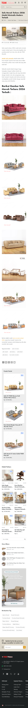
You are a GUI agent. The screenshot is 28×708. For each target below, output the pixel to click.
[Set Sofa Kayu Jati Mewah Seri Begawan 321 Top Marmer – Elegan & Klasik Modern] (20, 520)
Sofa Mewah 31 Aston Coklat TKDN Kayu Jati (14, 454)
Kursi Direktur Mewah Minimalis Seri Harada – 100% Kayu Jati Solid (19, 486)
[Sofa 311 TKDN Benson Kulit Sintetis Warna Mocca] (14, 384)
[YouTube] (18, 673)
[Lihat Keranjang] (25, 2)
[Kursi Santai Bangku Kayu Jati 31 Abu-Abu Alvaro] (14, 413)
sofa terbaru (12, 352)
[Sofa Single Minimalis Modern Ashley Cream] (7, 475)
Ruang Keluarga (14, 621)
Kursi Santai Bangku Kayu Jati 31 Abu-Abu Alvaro (13, 425)
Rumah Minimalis (15, 615)
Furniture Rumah (6, 618)
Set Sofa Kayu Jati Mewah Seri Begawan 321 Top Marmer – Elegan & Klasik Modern (20, 530)
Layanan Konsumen (19, 681)
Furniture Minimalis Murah (8, 630)
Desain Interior (6, 621)
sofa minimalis (15, 349)
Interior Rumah (6, 615)
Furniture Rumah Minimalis (18, 618)
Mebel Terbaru (16, 624)
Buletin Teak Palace (12, 20)
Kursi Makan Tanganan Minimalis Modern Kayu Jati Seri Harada (20, 508)
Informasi (4, 681)
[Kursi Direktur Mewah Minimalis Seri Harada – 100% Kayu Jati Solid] (20, 475)
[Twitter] (10, 673)
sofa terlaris (5, 355)
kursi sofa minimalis (14, 355)
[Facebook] (3, 673)
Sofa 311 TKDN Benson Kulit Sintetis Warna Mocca (12, 396)
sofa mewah (5, 352)
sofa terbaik (19, 352)
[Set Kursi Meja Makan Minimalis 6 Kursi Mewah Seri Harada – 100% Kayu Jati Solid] (7, 497)
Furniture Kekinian (7, 624)
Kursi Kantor (19, 630)
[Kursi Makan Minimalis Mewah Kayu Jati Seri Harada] (7, 520)
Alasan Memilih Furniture (8, 627)
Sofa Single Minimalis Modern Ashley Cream (7, 486)
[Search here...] (24, 7)
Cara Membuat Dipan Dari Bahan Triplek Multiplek (16, 563)
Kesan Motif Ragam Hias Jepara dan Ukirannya (16, 558)
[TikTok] (14, 673)
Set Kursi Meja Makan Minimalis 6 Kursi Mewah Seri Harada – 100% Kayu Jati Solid (7, 508)
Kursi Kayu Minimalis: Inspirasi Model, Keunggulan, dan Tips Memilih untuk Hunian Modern (16, 547)
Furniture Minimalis (20, 627)
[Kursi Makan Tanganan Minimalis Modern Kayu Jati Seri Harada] (20, 497)
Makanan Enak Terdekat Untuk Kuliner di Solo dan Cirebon (16, 552)
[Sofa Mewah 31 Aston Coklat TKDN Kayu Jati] (14, 441)
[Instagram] (7, 673)
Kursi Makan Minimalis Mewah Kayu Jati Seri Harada (7, 530)
